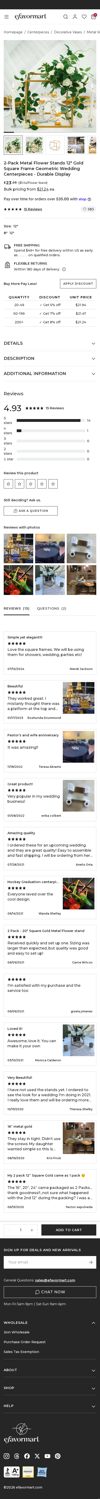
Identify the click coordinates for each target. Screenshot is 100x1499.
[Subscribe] (90, 1262)
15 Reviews (33, 209)
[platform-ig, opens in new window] (6, 1456)
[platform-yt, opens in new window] (47, 1456)
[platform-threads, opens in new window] (17, 1456)
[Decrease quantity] (9, 1230)
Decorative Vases (68, 32)
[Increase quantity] (31, 1230)
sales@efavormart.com (55, 1280)
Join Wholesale (17, 1332)
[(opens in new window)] (12, 1472)
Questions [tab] (52, 608)
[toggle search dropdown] (65, 17)
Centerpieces (38, 32)
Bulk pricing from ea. (29, 189)
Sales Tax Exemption (21, 1352)
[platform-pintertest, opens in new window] (57, 1456)
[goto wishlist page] (84, 17)
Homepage (13, 32)
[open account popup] (75, 17)
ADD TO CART (69, 1230)
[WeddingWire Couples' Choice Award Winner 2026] (28, 1472)
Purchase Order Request (25, 1342)
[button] (13, 145)
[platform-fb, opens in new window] (27, 1456)
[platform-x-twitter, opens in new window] (37, 1456)
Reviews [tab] (17, 608)
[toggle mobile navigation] (6, 17)
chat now (53, 1292)
